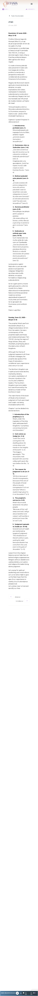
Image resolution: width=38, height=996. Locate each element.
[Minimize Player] (21, 993)
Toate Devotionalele (17, 16)
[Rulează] (24, 992)
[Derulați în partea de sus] (35, 992)
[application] (29, 993)
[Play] (17, 993)
